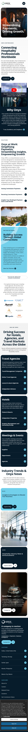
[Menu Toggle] (23, 3)
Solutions (4, 693)
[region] (14, 715)
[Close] (26, 701)
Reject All (14, 723)
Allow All (14, 728)
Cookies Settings (14, 719)
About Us (4, 683)
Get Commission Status (7, 697)
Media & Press (5, 690)
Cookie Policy (6, 716)
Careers (3, 687)
